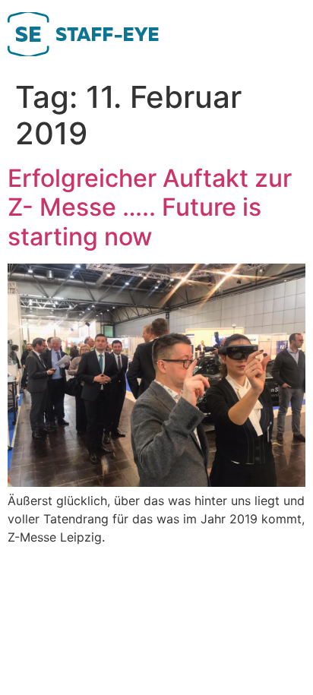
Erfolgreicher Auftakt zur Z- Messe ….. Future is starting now (150, 207)
